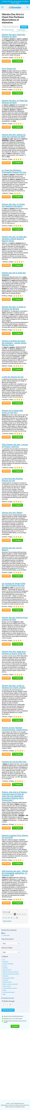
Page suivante (7, 921)
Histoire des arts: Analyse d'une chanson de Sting (15, 618)
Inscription (15, 1026)
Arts (4, 959)
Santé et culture (6, 986)
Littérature (5, 967)
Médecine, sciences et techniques (10, 972)
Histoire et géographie (8, 963)
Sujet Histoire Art (9, 69)
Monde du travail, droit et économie (11, 974)
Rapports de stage (7, 982)
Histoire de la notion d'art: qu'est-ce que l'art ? (12, 411)
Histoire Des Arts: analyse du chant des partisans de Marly (14, 136)
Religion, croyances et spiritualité (10, 984)
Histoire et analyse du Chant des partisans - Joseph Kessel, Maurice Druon (14, 343)
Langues (5, 965)
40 (17, 917)
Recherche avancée (8, 1010)
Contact (17, 3)
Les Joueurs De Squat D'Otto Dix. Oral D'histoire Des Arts (13, 584)
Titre (4, 933)
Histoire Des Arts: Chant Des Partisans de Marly (13, 36)
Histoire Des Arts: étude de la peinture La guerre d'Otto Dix (14, 653)
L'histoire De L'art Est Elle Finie (14, 762)
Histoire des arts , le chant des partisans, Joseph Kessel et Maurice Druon (14, 239)
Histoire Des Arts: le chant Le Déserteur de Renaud (14, 308)
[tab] (15, 998)
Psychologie (5, 980)
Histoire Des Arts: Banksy (12, 513)
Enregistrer (19, 61)
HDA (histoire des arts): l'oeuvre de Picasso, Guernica (15, 446)
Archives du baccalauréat (8, 992)
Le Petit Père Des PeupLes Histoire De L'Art (12, 480)
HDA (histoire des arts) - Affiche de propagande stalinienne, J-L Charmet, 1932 (15, 873)
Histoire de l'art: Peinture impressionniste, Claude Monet (15, 729)
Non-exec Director (18, 1)
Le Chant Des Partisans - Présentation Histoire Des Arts (14, 171)
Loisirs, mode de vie (7, 969)
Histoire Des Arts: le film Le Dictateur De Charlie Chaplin (13, 687)
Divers (4, 994)
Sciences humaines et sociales (10, 988)
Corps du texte (6, 935)
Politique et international (8, 978)
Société (4, 990)
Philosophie (5, 976)
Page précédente (8, 914)
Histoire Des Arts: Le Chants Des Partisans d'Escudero (13, 205)
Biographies (5, 961)
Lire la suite (6, 61)
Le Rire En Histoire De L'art (13, 377)
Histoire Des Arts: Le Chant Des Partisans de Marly (15, 102)
